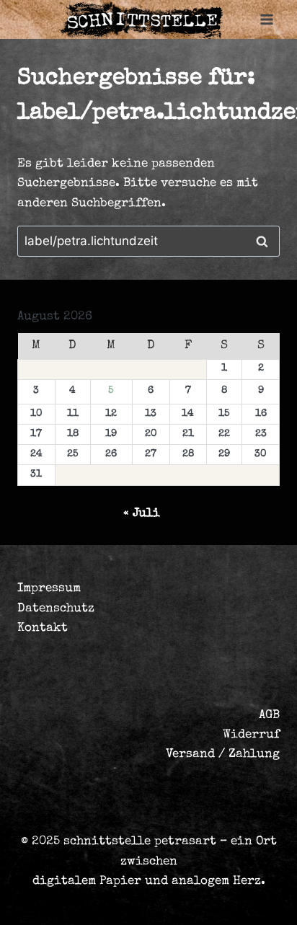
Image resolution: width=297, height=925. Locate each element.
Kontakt (42, 628)
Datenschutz (55, 609)
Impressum (49, 589)
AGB (269, 715)
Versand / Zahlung (223, 754)
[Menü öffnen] (266, 20)
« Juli (141, 514)
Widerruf (251, 735)
